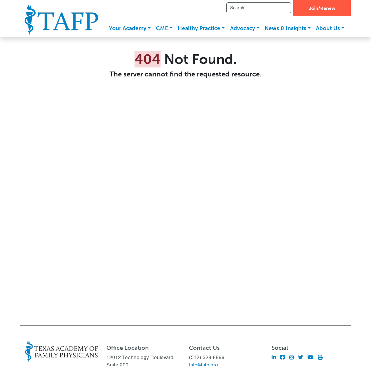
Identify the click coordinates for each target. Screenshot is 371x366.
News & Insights (285, 28)
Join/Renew (322, 8)
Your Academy (127, 28)
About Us (328, 28)
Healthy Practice (199, 28)
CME (162, 28)
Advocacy (242, 28)
